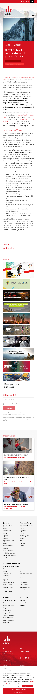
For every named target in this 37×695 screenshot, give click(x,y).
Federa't (22, 528)
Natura (22, 538)
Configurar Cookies (27, 686)
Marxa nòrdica (24, 585)
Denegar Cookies (18, 692)
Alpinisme (5, 571)
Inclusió (22, 533)
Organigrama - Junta (8, 540)
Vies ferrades (6, 623)
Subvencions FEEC (8, 545)
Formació (22, 543)
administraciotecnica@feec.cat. (12, 130)
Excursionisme (24, 582)
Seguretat (23, 531)
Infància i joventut (25, 536)
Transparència (7, 531)
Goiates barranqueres (9, 620)
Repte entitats (7, 610)
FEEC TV (22, 600)
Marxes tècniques (8, 587)
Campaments (7, 613)
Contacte (22, 665)
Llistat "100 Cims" (8, 603)
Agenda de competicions (11, 566)
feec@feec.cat (24, 651)
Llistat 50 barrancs (8, 618)
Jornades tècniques (8, 615)
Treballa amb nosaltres (9, 555)
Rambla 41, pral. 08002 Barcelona (8, 652)
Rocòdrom (6, 548)
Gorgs (4, 608)
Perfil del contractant (9, 553)
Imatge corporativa (8, 550)
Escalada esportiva (12, 61)
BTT (21, 571)
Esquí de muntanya (8, 582)
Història (5, 528)
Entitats (5, 543)
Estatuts (5, 533)
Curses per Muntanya (26, 574)
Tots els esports (8, 569)
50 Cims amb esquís (8, 605)
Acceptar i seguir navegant (18, 689)
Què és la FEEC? (7, 526)
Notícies (8, 44)
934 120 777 (6, 660)
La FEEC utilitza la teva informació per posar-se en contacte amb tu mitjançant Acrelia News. (16, 414)
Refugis (22, 540)
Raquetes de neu (7, 591)
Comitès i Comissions (9, 558)
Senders (22, 545)
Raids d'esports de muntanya (25, 588)
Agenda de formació (26, 526)
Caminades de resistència (7, 574)
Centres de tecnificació (14, 64)
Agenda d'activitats (9, 600)
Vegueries (5, 536)
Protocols (5, 538)
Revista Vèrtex (24, 603)
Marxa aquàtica (7, 585)
